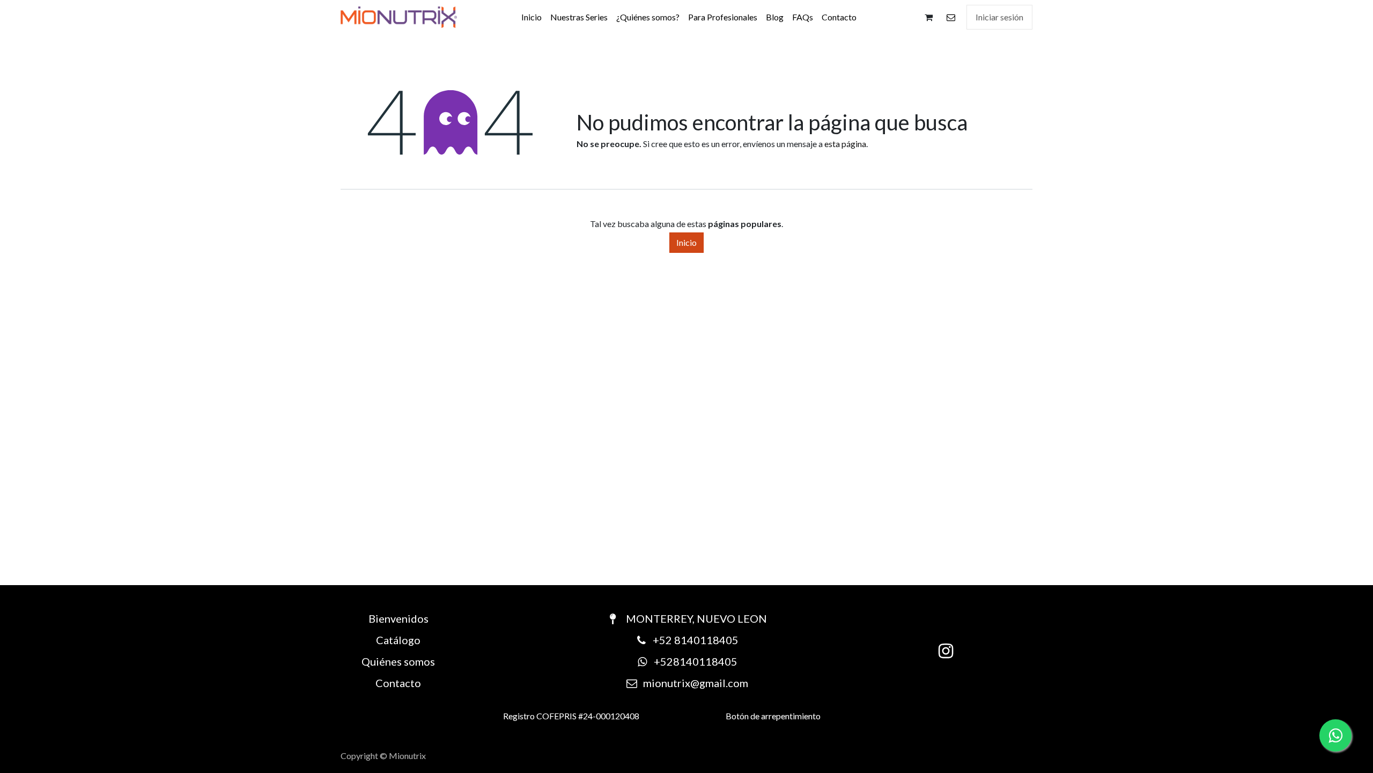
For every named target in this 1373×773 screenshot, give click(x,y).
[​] (951, 17)
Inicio (686, 242)
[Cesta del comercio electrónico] (928, 17)
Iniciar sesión (999, 17)
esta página (845, 143)
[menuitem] (531, 17)
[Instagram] (946, 651)
